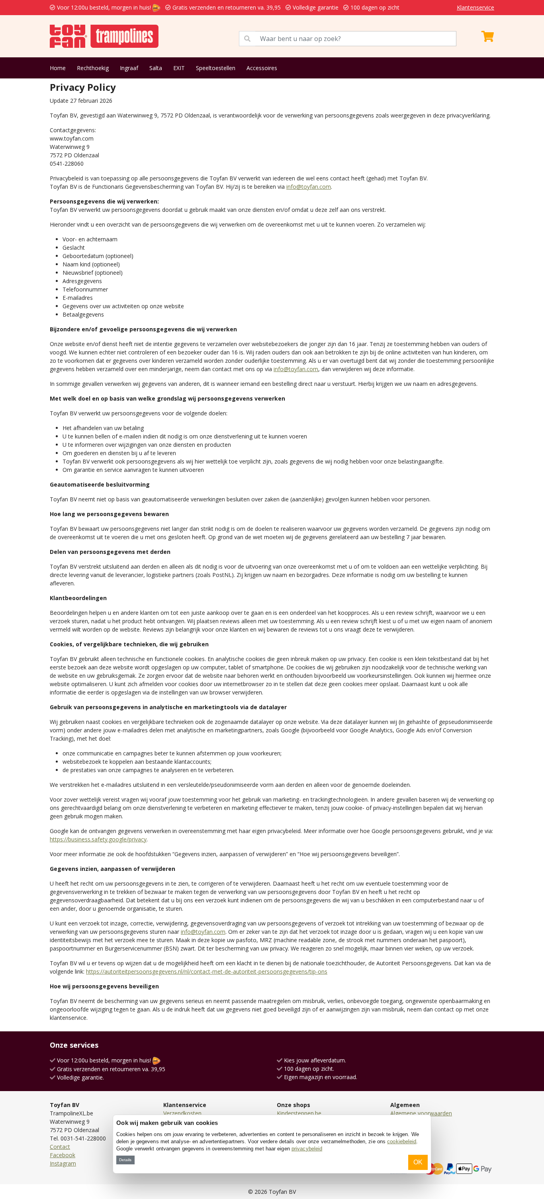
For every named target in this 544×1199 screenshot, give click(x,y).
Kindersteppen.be (299, 1113)
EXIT (179, 68)
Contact (60, 1146)
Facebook (62, 1155)
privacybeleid (307, 1149)
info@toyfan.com (308, 186)
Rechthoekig (93, 68)
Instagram (63, 1163)
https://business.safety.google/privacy (98, 839)
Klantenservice (475, 7)
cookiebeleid (401, 1141)
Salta (155, 68)
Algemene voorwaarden (421, 1113)
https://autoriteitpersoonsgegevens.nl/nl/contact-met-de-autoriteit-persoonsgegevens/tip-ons (206, 971)
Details (125, 1160)
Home (58, 68)
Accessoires (262, 68)
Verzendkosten (182, 1113)
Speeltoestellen (215, 68)
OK (418, 1162)
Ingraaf (129, 68)
